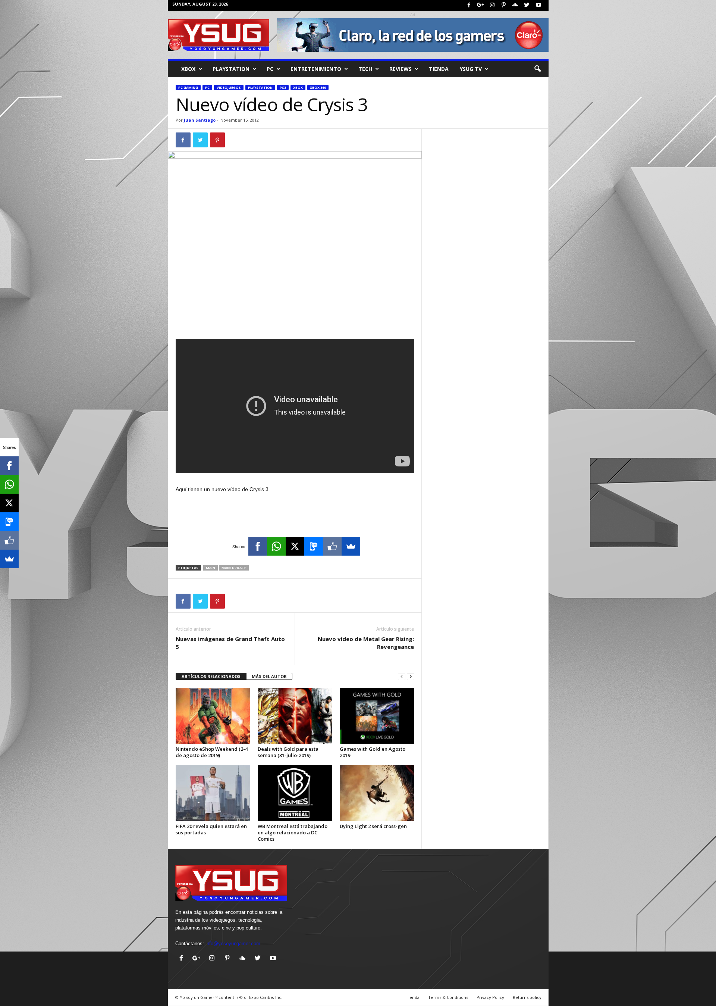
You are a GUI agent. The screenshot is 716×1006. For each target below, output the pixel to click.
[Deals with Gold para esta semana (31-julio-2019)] (295, 716)
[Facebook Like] (332, 546)
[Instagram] (492, 5)
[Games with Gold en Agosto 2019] (377, 716)
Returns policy (527, 997)
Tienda (439, 68)
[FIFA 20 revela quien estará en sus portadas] (213, 793)
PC (270, 68)
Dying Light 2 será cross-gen (373, 826)
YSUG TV (471, 68)
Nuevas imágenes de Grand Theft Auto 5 (230, 642)
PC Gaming (188, 87)
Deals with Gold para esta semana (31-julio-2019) (288, 752)
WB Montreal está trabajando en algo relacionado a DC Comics (292, 832)
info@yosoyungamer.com (232, 943)
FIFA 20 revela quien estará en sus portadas (211, 829)
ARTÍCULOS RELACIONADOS (211, 676)
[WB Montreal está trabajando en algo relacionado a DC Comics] (295, 793)
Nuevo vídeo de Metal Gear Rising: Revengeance (366, 642)
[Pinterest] (503, 5)
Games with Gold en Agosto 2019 (372, 752)
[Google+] (480, 5)
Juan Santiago (200, 120)
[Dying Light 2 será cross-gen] (377, 793)
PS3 (283, 87)
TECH (365, 68)
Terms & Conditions (448, 997)
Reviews (400, 68)
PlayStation (231, 68)
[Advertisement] (295, 319)
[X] (295, 546)
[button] (537, 69)
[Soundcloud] (515, 5)
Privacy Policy (490, 997)
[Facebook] (469, 5)
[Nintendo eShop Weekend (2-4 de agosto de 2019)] (213, 716)
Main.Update (234, 567)
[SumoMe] (351, 546)
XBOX (188, 68)
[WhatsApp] (276, 546)
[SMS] (313, 546)
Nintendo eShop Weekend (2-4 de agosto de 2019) (212, 752)
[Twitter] (526, 5)
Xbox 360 (318, 87)
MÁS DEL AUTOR (269, 676)
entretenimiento (316, 68)
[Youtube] (538, 5)
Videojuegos (229, 87)
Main (210, 567)
